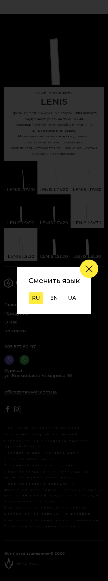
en (54, 298)
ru (36, 298)
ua (72, 298)
